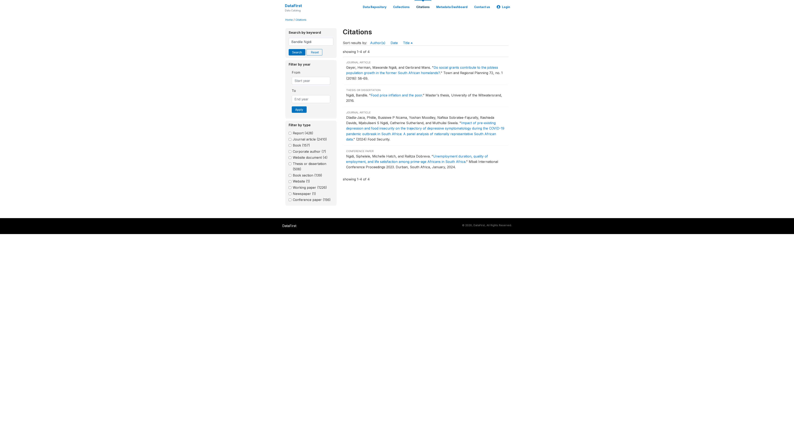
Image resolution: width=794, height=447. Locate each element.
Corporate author (309, 151)
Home (289, 19)
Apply (299, 109)
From (296, 72)
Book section (307, 175)
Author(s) (377, 43)
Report (303, 133)
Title (407, 43)
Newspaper (304, 194)
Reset (315, 52)
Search (297, 52)
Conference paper (312, 200)
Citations (423, 7)
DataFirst (293, 6)
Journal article (310, 139)
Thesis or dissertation (309, 166)
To (294, 91)
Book (301, 145)
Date (394, 43)
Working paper (310, 187)
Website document (310, 157)
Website (301, 181)
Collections (401, 7)
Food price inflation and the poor (396, 95)
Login (506, 7)
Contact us (482, 7)
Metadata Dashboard (452, 7)
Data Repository (374, 7)
